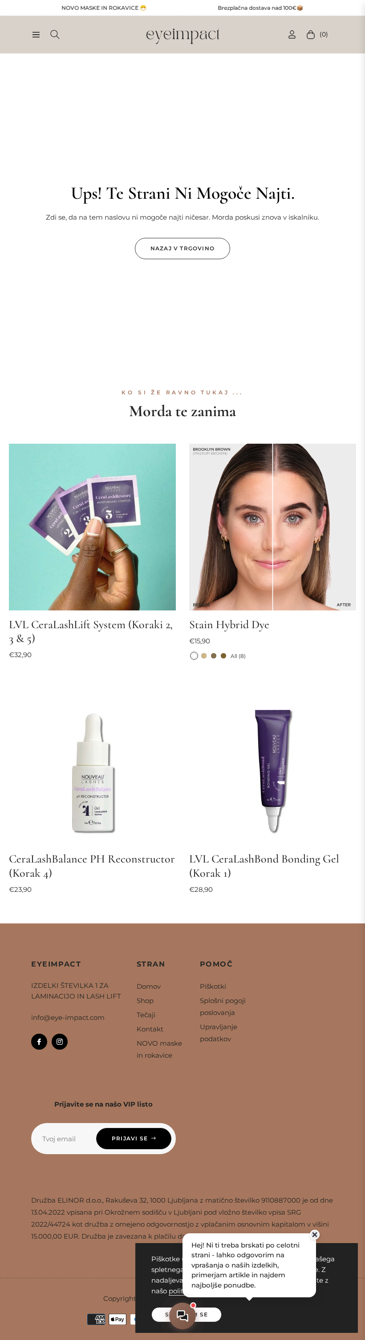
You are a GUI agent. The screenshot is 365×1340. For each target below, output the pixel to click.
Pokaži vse (183, 918)
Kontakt (150, 1029)
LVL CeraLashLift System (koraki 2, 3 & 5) (91, 631)
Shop (145, 1000)
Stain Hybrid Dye (229, 624)
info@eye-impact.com (68, 1017)
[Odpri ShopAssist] (182, 1316)
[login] (292, 34)
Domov (149, 986)
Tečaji (146, 1015)
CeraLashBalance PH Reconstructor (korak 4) (92, 865)
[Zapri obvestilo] (315, 1235)
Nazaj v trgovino (182, 248)
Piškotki (213, 986)
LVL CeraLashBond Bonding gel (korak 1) (264, 865)
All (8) (238, 656)
